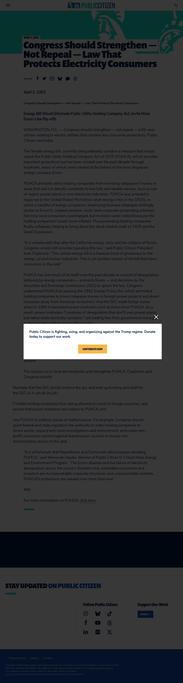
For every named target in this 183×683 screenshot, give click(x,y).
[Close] (156, 317)
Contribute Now (93, 349)
